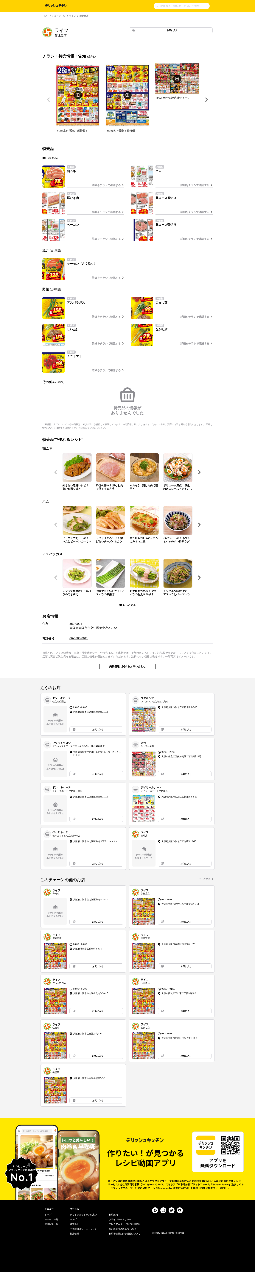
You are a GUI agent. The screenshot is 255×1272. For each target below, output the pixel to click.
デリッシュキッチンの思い (83, 1214)
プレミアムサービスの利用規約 (124, 1224)
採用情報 (74, 1233)
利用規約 (113, 1214)
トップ (48, 1214)
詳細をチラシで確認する (106, 185)
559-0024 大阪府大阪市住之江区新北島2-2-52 (93, 625)
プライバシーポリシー (120, 1219)
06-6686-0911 (78, 638)
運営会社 (74, 1224)
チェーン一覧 (58, 16)
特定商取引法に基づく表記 (122, 1229)
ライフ (72, 16)
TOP (46, 16)
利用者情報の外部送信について (124, 1233)
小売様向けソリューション (83, 1229)
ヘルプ (73, 1219)
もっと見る (204, 879)
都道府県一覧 (51, 1224)
